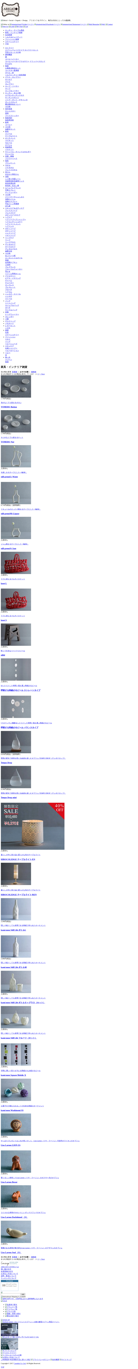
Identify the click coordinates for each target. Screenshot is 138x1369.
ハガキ (7, 328)
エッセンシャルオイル (13, 258)
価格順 (33, 372)
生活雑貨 (8, 35)
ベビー (7, 353)
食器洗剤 (8, 118)
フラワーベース (11, 158)
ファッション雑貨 (12, 39)
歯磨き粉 (8, 251)
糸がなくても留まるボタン (11, 403)
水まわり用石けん (12, 174)
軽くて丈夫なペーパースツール (13, 651)
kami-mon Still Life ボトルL (13, 930)
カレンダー (9, 317)
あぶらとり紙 (10, 256)
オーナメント (10, 138)
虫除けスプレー (11, 201)
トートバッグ (10, 303)
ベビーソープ (10, 235)
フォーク (15, 50)
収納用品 (8, 147)
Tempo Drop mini (9, 797)
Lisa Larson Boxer (9, 1182)
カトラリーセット (31, 50)
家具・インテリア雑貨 (13, 32)
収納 (7, 260)
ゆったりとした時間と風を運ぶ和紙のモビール (19, 686)
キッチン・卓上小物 (13, 93)
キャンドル (9, 154)
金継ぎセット (10, 129)
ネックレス (9, 285)
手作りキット (10, 52)
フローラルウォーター (13, 269)
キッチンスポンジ (12, 97)
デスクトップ (10, 321)
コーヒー (8, 125)
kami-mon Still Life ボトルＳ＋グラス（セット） (23, 1002)
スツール (8, 134)
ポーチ (7, 308)
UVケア (17, 215)
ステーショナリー (12, 41)
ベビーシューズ (11, 344)
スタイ (7, 339)
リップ (7, 240)
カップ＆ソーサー (12, 91)
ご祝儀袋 (15, 204)
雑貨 (7, 330)
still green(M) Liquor (10, 513)
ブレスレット (10, 287)
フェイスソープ (11, 210)
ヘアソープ (9, 219)
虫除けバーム (10, 199)
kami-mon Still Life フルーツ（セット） (19, 1038)
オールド (8, 79)
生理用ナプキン (11, 262)
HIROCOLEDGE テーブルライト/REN (19, 895)
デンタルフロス (11, 249)
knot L (4, 583)
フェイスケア (10, 213)
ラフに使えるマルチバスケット (13, 579)
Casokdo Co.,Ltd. (20, 1363)
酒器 (17, 70)
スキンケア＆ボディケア (14, 208)
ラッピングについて (8, 1278)
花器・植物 (9, 156)
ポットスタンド (11, 102)
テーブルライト (11, 136)
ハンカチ (8, 296)
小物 (7, 319)
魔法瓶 (7, 104)
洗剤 (7, 176)
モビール (8, 143)
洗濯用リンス (19, 181)
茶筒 (7, 113)
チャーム (8, 280)
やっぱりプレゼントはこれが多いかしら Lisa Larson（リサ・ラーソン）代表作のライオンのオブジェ (40, 1141)
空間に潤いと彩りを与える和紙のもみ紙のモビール (21, 1071)
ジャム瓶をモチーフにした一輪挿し (14, 544)
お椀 (7, 68)
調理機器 (8, 55)
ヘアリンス (9, 226)
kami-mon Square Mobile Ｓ (13, 1075)
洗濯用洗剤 (9, 181)
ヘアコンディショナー (13, 222)
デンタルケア (10, 244)
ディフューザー (11, 192)
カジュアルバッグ (12, 305)
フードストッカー (12, 116)
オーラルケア (10, 247)
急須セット (16, 68)
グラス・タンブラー (13, 77)
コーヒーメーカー (12, 59)
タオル (7, 165)
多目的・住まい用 (12, 186)
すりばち (8, 64)
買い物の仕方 (6, 1269)
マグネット (9, 140)
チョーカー (9, 283)
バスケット (9, 149)
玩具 (7, 332)
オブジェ (8, 145)
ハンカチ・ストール (13, 294)
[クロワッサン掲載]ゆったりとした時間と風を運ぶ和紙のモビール (26, 723)
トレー (18, 104)
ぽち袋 (7, 206)
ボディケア (9, 215)
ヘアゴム (8, 292)
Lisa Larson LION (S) (10, 1145)
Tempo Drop (6, 763)
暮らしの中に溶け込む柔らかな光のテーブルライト (21, 855)
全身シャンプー (11, 348)
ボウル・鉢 (9, 73)
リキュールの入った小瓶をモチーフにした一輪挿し (21, 509)
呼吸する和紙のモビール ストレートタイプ (20, 690)
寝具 (7, 161)
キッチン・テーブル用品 (14, 30)
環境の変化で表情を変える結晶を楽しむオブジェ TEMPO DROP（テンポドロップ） (33, 758)
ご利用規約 (5, 1360)
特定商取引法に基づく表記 (20, 1360)
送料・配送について (8, 1276)
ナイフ (22, 50)
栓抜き (13, 104)
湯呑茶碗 (22, 75)
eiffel (3, 655)
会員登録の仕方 (7, 1271)
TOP (2, 1367)
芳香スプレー (10, 190)
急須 (10, 68)
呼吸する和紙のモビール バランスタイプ (19, 727)
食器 (7, 66)
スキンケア (9, 346)
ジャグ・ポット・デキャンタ (16, 100)
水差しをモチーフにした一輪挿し (14, 472)
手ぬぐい (8, 204)
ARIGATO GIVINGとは (10, 1267)
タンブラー (9, 84)
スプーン (8, 50)
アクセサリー (10, 276)
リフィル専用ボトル (13, 274)
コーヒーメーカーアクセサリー (17, 61)
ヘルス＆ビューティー (13, 37)
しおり (21, 197)
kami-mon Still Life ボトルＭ (14, 967)
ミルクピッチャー (12, 75)
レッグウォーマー (12, 314)
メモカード (9, 323)
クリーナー (9, 197)
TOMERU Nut (7, 442)
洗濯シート (16, 179)
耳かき (7, 271)
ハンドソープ (10, 233)
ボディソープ (10, 228)
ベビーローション (12, 350)
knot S (4, 620)
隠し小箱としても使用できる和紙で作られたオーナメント (23, 925)
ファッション (10, 337)
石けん (7, 172)
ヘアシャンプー (20, 219)
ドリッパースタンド (37, 61)
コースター (9, 70)
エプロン (8, 95)
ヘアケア (8, 217)
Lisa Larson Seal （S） (11, 1252)
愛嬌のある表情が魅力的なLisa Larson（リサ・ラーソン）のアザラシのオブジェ (31, 1248)
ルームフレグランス (13, 188)
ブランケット (10, 163)
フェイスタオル (11, 170)
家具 (7, 131)
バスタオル (9, 167)
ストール (8, 298)
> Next (42, 374)
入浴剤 (7, 265)
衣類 (7, 312)
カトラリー (9, 48)
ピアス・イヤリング (13, 278)
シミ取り (8, 179)
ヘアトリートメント (13, 224)
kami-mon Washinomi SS (12, 1110)
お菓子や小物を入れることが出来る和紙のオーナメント (22, 1106)
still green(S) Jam (8, 548)
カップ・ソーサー (12, 86)
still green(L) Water (9, 477)
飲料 (7, 122)
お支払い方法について (9, 1274)
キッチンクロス (18, 95)
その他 (18, 52)
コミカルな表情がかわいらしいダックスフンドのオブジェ (23, 1212)
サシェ (16, 197)
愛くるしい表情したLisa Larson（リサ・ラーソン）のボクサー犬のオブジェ (30, 1178)
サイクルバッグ (11, 310)
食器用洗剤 (9, 120)
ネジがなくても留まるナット (12, 437)
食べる (7, 357)
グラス (7, 82)
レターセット (10, 326)
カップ (7, 88)
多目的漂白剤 (10, 183)
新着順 (14, 372)
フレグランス (10, 267)
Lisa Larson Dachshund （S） (14, 1217)
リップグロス (10, 242)
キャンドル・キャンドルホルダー (18, 152)
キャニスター (10, 111)
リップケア (9, 237)
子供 (7, 44)
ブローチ (8, 289)
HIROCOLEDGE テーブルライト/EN (18, 859)
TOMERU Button (9, 407)
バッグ (7, 301)
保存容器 (8, 109)
